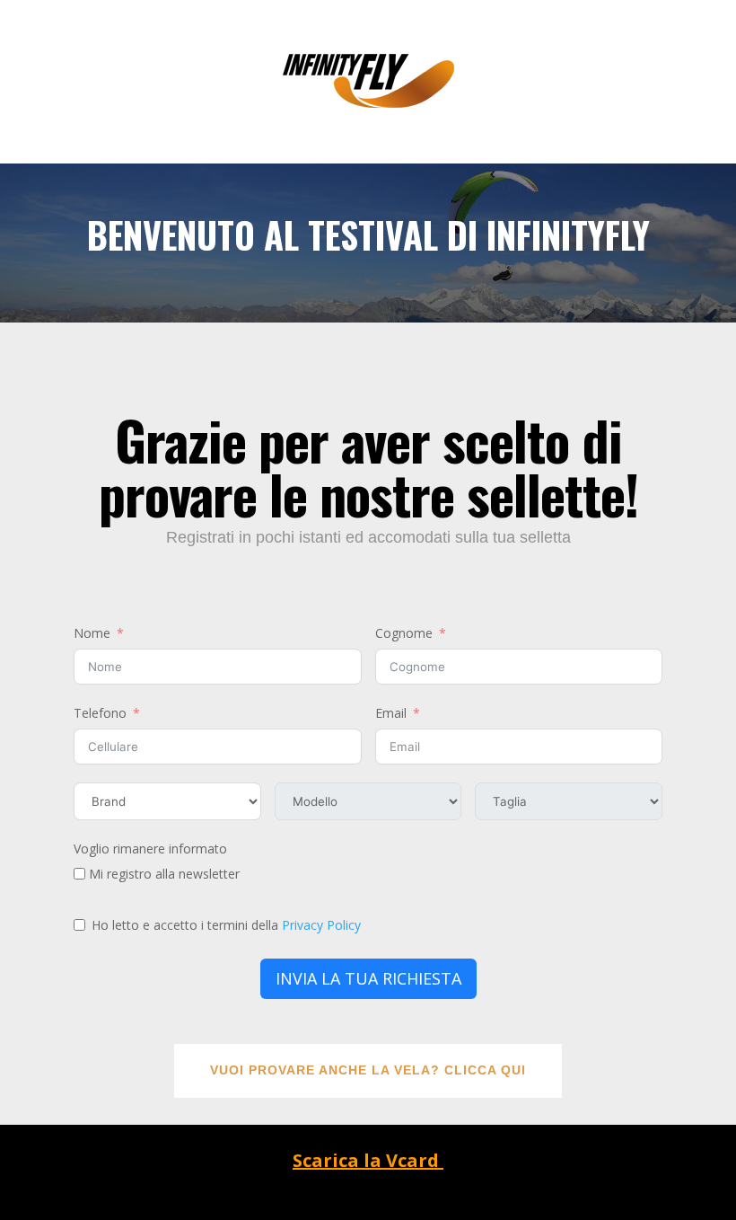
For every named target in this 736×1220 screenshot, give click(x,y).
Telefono (100, 712)
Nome (92, 632)
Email (391, 712)
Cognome (404, 632)
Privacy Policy (321, 924)
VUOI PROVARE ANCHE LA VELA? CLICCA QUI (368, 1070)
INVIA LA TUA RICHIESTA (368, 978)
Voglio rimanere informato (150, 848)
